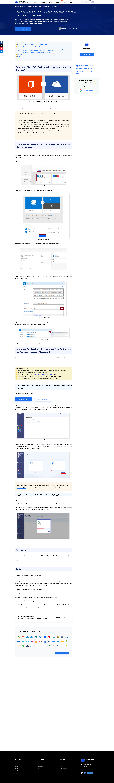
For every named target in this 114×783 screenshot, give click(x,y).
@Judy (68, 28)
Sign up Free (87, 54)
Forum (39, 770)
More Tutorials (80, 73)
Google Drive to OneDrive (55, 579)
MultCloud (27, 360)
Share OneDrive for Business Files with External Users (86, 69)
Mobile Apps (43, 2)
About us (61, 764)
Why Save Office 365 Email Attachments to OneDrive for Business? (32, 44)
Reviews (61, 766)
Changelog (40, 773)
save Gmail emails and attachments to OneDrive (42, 374)
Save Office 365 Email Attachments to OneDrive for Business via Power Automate (35, 46)
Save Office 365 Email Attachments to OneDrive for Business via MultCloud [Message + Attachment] (40, 49)
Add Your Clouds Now (61, 653)
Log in (71, 2)
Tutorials (40, 768)
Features (35, 2)
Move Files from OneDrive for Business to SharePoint (85, 66)
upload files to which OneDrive (29, 324)
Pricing (50, 2)
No (66, 617)
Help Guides (40, 766)
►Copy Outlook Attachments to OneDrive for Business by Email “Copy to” (33, 52)
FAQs (18, 56)
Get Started (77, 2)
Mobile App (17, 764)
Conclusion (19, 54)
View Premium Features (43, 399)
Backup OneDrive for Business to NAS (84, 71)
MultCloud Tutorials (23, 6)
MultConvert (58, 2)
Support (66, 2)
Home (17, 6)
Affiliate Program (63, 768)
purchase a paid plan (21, 487)
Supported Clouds (19, 773)
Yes (59, 617)
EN (85, 2)
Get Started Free (22, 29)
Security (16, 770)
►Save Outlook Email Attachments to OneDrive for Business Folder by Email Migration (36, 50)
